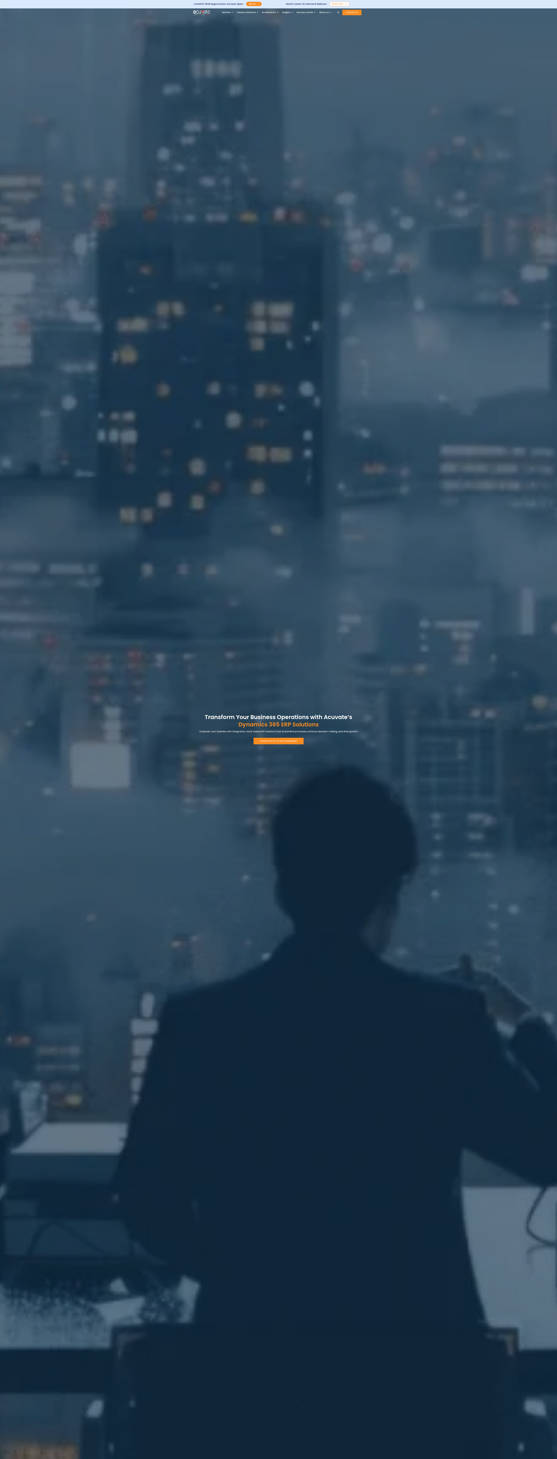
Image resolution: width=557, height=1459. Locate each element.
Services (226, 12)
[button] (254, 4)
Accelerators (269, 12)
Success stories (304, 12)
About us (324, 12)
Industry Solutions (246, 12)
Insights (286, 12)
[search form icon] (338, 12)
